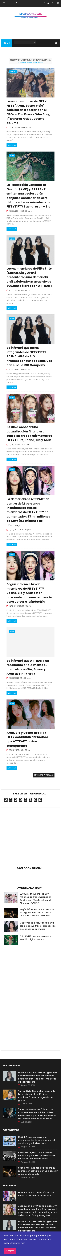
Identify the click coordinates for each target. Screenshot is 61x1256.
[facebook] (43, 3)
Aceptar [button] (10, 1251)
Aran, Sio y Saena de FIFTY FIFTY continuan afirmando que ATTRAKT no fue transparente (27, 739)
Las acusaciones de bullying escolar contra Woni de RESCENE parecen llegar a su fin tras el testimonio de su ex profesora (38, 1077)
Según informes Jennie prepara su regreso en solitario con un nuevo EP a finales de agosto (37, 912)
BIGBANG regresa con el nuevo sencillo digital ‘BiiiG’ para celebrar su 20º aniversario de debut (37, 1155)
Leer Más (12, 145)
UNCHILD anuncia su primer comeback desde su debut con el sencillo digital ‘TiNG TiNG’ (36, 1140)
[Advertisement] (29, 833)
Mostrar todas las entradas (31, 62)
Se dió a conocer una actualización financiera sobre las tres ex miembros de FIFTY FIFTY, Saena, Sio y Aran (29, 433)
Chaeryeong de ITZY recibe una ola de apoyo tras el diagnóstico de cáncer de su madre (38, 925)
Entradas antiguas (43, 775)
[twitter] (48, 3)
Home (7, 43)
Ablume (13, 71)
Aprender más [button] (17, 1243)
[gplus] (53, 3)
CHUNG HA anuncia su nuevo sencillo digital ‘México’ (35, 938)
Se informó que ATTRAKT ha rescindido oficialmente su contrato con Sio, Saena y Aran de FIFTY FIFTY (28, 667)
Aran (12, 155)
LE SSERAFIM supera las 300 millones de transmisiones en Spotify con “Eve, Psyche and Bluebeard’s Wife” (35, 898)
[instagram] (58, 3)
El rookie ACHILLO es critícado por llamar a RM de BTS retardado (36, 1194)
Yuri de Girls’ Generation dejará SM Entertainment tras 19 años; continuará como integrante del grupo (37, 1096)
